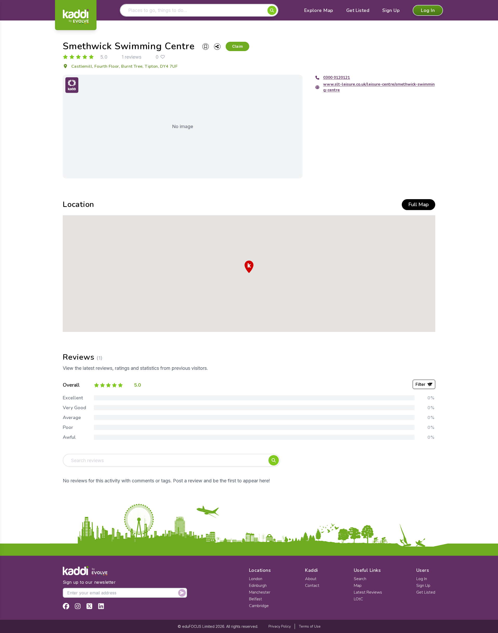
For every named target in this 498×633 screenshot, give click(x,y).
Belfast (255, 599)
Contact (312, 585)
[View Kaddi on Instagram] (77, 606)
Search (360, 579)
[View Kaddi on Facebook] (66, 606)
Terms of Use (310, 626)
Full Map (418, 204)
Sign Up (391, 10)
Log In (428, 10)
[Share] (217, 46)
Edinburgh (258, 585)
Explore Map (318, 10)
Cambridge (259, 606)
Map (358, 585)
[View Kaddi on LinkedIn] (101, 606)
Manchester (259, 592)
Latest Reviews (368, 592)
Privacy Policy (279, 626)
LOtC (358, 599)
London (255, 579)
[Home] (76, 16)
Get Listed (358, 10)
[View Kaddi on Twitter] (89, 606)
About (310, 579)
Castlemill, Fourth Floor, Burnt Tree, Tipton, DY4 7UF (124, 66)
